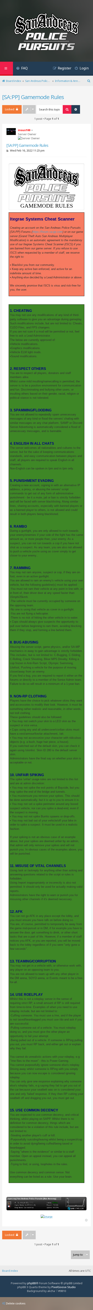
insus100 (24, 130)
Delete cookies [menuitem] (16, 1303)
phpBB (31, 1283)
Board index (10, 1271)
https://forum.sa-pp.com (47, 231)
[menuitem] (22, 69)
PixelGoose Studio (63, 1287)
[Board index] (46, 32)
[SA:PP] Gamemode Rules (33, 97)
